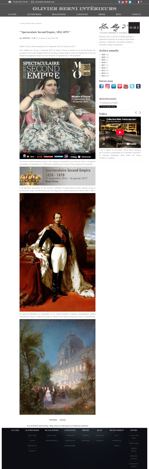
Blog (118, 14)
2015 (103, 70)
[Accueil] (74, 8)
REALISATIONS (59, 14)
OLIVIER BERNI (34, 14)
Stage (117, 435)
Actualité (100, 435)
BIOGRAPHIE (32, 435)
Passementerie (70, 446)
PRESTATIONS (32, 446)
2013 (103, 76)
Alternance (116, 440)
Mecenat (32, 451)
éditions (85, 435)
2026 (103, 55)
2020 (103, 57)
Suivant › (63, 420)
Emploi (116, 446)
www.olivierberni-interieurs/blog (37, 426)
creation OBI (70, 440)
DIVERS (133, 430)
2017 (103, 65)
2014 (103, 73)
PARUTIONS (86, 440)
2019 (103, 60)
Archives (99, 440)
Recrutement (117, 430)
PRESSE (101, 14)
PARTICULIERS (51, 435)
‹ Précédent (53, 420)
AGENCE (32, 440)
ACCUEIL (12, 14)
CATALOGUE (82, 14)
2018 (103, 62)
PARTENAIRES (134, 443)
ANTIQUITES (70, 435)
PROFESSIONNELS (52, 440)
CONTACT (136, 14)
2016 (103, 68)
